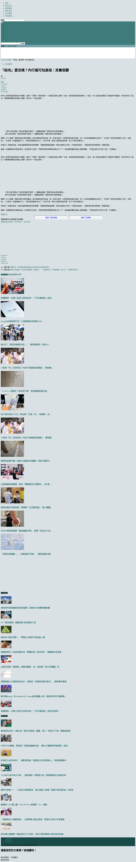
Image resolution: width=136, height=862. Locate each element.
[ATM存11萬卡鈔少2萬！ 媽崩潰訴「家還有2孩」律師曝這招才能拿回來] (6, 770)
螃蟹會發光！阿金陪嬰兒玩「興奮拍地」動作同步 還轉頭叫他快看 (31, 652)
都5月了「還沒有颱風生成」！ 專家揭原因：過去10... (25, 344)
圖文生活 (8, 6)
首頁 (6, 3)
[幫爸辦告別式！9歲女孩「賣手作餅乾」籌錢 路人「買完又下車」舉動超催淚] (6, 726)
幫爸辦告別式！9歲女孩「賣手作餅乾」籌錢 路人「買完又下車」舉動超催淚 (36, 731)
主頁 (2, 60)
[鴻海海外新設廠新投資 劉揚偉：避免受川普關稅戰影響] (6, 603)
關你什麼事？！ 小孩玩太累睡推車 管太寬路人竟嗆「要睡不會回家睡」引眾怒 (37, 790)
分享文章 (26, 222)
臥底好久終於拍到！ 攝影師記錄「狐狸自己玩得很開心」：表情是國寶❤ (33, 760)
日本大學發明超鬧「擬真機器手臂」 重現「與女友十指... (26, 531)
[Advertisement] (68, 52)
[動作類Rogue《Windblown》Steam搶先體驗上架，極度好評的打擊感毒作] (6, 692)
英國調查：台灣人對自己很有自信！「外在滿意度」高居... (27, 298)
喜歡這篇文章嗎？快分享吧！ (12, 222)
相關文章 (4, 274)
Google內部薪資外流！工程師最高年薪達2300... (22, 321)
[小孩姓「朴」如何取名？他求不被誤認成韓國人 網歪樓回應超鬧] (12, 363)
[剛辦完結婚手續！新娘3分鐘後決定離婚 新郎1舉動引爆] (12, 456)
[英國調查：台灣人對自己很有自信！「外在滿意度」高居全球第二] (12, 293)
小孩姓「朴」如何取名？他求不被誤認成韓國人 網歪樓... (27, 368)
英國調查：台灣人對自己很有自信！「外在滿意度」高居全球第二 (30, 711)
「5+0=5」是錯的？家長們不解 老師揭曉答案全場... (24, 391)
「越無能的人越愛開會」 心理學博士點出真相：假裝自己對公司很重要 (32, 819)
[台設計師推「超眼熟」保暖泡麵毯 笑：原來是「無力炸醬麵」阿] (6, 662)
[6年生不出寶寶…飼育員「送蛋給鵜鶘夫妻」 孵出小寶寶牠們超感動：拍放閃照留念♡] (6, 741)
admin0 (3, 78)
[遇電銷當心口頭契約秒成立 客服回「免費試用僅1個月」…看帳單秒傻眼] (6, 677)
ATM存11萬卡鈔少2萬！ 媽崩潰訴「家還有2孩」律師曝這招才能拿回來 (33, 775)
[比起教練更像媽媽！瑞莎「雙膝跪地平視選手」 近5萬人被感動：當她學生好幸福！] (12, 479)
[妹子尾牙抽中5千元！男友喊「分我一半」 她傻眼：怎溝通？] (12, 410)
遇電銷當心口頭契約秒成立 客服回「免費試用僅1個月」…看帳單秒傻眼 (34, 681)
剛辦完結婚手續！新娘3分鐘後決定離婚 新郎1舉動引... (26, 461)
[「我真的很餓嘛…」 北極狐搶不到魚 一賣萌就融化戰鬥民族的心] (12, 549)
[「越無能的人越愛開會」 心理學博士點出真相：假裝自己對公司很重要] (6, 815)
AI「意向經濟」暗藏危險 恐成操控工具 (18, 622)
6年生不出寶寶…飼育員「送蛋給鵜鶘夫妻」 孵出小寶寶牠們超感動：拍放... (35, 746)
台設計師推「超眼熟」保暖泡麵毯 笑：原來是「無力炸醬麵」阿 (30, 667)
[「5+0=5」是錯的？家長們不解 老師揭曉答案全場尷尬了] (12, 386)
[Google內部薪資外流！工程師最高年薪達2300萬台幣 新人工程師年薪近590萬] (12, 317)
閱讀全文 (4, 214)
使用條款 (8, 839)
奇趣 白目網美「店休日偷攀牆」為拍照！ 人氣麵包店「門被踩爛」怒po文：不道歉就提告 (43, 270)
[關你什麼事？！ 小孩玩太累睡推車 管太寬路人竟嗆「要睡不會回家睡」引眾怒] (6, 785)
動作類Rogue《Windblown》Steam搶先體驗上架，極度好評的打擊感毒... (33, 696)
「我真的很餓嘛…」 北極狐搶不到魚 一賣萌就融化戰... (26, 554)
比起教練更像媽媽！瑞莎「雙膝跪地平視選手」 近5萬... (26, 484)
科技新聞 (8, 16)
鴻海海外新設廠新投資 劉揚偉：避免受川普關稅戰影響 (25, 608)
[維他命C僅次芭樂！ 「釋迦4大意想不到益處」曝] (6, 633)
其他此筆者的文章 (14, 274)
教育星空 (8, 11)
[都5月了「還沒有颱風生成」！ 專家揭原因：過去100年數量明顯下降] (12, 340)
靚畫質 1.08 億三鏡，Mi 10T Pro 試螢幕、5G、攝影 (24, 805)
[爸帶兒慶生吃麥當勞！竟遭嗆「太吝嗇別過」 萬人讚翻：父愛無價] (12, 503)
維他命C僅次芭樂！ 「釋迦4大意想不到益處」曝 (23, 637)
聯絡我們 (8, 841)
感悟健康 (8, 8)
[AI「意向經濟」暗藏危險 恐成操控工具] (6, 618)
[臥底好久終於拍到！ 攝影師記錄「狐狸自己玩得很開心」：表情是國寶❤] (6, 756)
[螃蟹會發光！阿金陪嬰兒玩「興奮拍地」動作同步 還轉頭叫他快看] (6, 647)
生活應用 (8, 13)
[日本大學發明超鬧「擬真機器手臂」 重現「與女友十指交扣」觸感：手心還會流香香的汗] (12, 526)
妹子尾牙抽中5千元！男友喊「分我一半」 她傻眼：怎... (26, 414)
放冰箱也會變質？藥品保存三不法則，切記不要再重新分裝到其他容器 (32, 834)
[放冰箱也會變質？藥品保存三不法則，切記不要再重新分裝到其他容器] (6, 829)
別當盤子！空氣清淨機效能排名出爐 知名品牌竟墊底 (29, 267)
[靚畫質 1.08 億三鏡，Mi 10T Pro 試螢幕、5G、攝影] (6, 800)
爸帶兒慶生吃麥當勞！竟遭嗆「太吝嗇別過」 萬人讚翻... (26, 507)
